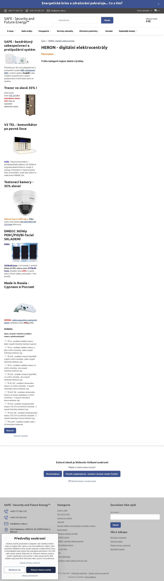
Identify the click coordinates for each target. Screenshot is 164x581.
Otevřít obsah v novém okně (83, 481)
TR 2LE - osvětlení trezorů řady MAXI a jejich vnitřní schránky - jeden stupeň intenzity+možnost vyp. (20, 359)
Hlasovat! (10, 430)
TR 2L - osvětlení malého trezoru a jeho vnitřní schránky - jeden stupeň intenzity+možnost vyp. (19, 350)
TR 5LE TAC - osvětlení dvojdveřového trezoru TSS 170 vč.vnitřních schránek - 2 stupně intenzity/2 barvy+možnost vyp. (20, 415)
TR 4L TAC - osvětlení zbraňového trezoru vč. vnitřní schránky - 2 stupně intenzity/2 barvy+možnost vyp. (19, 386)
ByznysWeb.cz (90, 577)
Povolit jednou (52, 474)
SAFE (22, 70)
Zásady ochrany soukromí (99, 573)
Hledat (107, 20)
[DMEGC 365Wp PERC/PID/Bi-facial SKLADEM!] (25, 253)
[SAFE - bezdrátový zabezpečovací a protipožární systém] (17, 59)
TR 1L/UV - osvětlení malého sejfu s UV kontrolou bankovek (19, 423)
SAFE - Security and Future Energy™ (19, 20)
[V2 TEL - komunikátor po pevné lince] (25, 145)
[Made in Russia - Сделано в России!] (25, 304)
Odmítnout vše (14, 570)
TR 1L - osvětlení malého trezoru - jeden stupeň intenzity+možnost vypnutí (20, 342)
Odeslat (116, 525)
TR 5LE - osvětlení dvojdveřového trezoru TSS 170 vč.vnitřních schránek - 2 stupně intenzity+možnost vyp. (20, 406)
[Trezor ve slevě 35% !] (30, 105)
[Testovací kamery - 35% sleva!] (25, 203)
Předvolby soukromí (79, 573)
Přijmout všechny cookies (41, 570)
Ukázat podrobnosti (30, 576)
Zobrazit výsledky (21, 436)
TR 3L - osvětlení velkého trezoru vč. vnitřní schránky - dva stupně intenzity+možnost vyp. (20, 368)
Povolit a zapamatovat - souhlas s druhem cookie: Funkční (92, 474)
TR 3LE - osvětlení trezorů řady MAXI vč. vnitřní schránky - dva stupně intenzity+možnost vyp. (20, 377)
